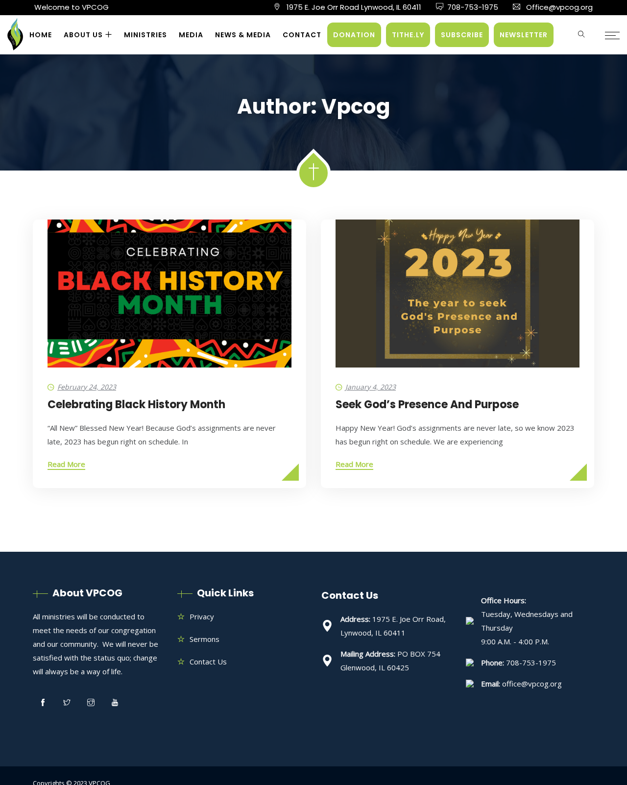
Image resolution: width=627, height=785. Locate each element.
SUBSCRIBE (462, 35)
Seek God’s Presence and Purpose (427, 404)
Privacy (202, 616)
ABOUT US (83, 35)
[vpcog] (15, 38)
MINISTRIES (145, 35)
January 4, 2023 (370, 387)
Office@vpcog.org (559, 7)
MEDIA (191, 35)
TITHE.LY (408, 35)
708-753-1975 (472, 7)
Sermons (204, 639)
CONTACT (302, 35)
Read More (66, 464)
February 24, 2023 (86, 387)
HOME (40, 35)
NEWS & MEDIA (243, 35)
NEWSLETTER (524, 35)
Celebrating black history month (136, 404)
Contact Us (208, 661)
